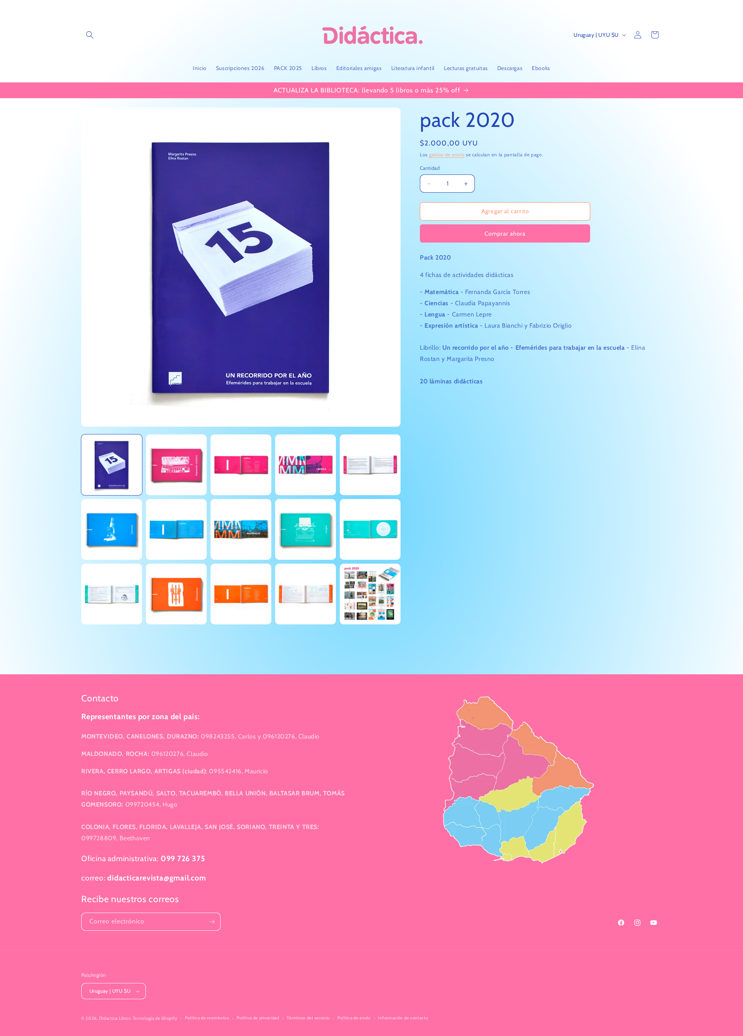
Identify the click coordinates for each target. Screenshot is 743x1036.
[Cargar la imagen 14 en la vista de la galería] (305, 594)
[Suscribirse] (211, 922)
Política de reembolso (207, 1018)
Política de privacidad (258, 1018)
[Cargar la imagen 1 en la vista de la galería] (111, 464)
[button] (89, 34)
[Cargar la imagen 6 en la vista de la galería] (111, 529)
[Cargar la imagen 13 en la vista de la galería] (241, 594)
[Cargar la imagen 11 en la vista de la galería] (111, 594)
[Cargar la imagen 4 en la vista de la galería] (305, 464)
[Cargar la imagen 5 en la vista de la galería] (370, 464)
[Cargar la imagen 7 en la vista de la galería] (176, 529)
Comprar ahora (505, 233)
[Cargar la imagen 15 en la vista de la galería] (370, 594)
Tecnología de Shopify (155, 1018)
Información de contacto (403, 1018)
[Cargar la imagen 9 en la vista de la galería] (305, 529)
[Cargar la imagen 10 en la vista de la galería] (370, 529)
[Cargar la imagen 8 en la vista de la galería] (241, 529)
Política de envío (354, 1018)
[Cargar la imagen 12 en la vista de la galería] (176, 594)
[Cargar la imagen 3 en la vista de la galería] (241, 464)
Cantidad (430, 168)
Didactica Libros (115, 1018)
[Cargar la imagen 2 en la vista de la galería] (176, 464)
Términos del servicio (308, 1018)
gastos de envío (447, 154)
